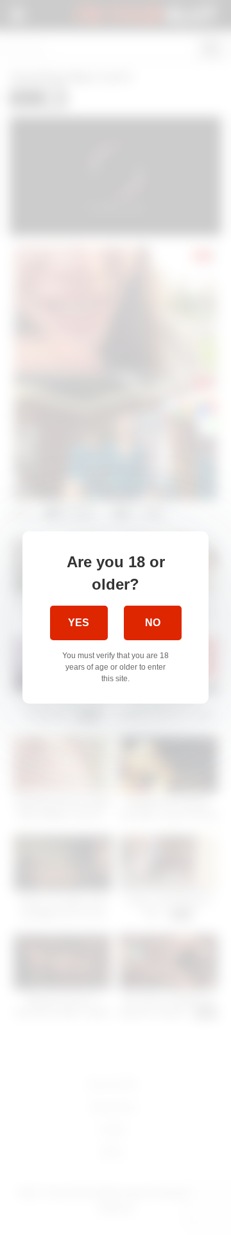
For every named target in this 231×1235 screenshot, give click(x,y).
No (152, 622)
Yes (78, 622)
